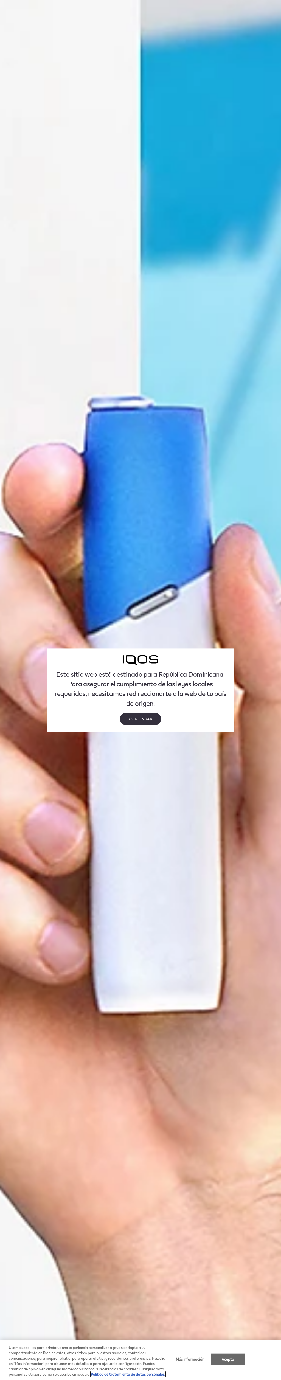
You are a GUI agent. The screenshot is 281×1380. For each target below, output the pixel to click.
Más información (190, 1359)
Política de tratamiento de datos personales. (128, 1374)
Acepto (228, 1359)
